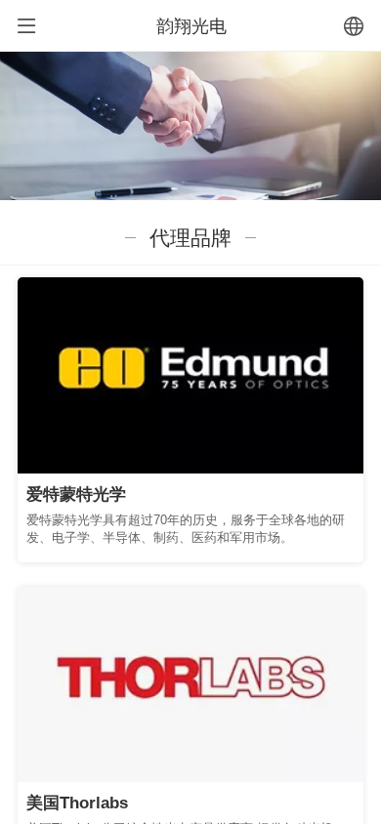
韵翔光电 (191, 26)
